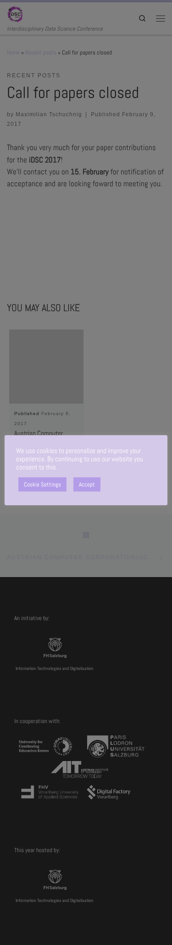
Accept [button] (87, 484)
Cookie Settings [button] (42, 484)
